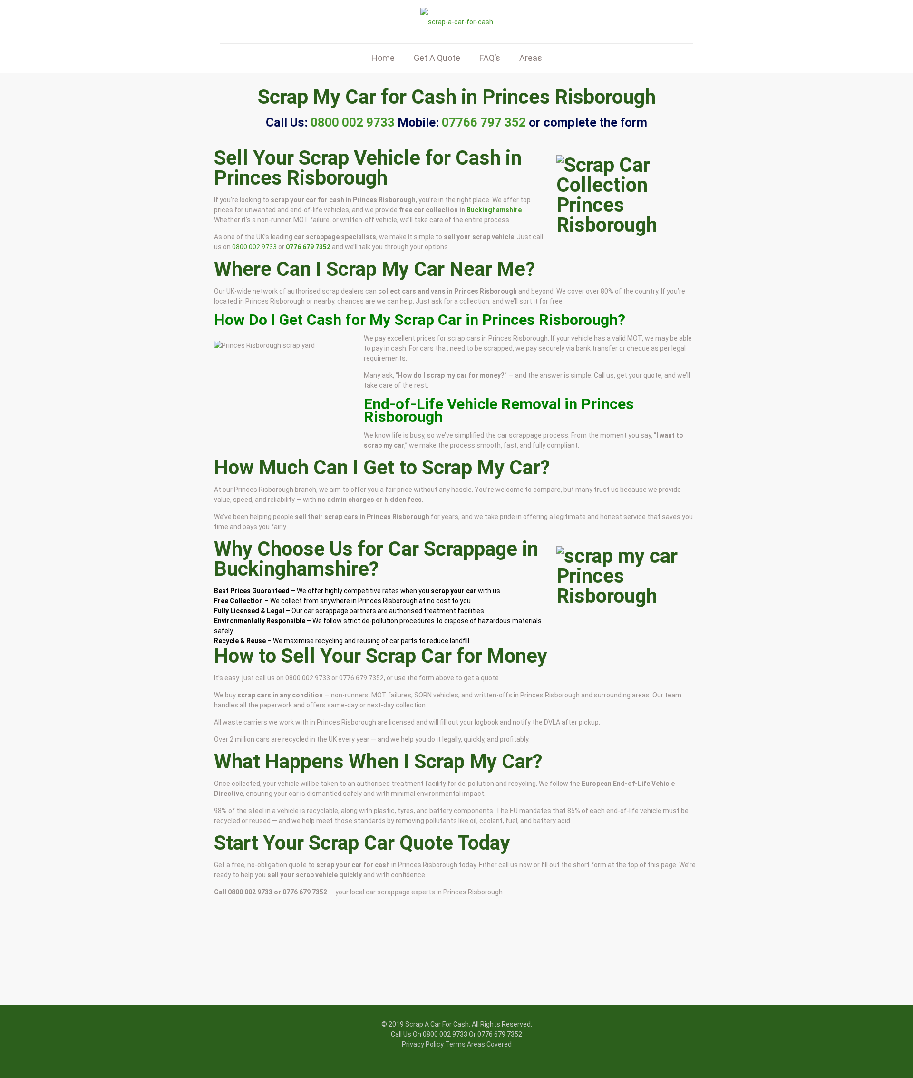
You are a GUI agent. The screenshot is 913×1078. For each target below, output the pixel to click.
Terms (455, 1044)
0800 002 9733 (254, 247)
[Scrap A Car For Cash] (456, 21)
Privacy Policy (423, 1044)
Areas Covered (489, 1044)
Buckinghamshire (494, 210)
